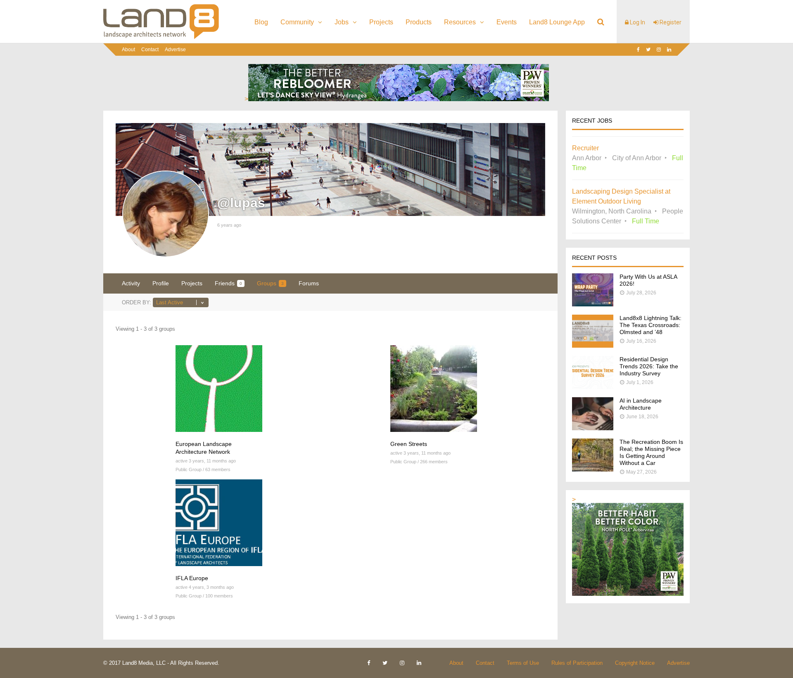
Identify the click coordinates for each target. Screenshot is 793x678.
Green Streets (408, 444)
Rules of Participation (577, 663)
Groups (270, 283)
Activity (131, 283)
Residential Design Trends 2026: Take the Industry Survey (649, 366)
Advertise (175, 49)
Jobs (342, 22)
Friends (228, 283)
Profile (160, 283)
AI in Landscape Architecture (641, 404)
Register (669, 22)
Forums (309, 283)
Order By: (136, 302)
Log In (637, 22)
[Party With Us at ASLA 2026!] (592, 304)
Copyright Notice (635, 663)
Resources (460, 22)
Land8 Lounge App (557, 22)
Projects (381, 22)
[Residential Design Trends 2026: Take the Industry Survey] (592, 386)
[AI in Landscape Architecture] (592, 427)
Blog (261, 22)
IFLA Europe (192, 578)
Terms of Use (523, 663)
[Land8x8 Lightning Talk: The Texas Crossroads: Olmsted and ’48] (592, 345)
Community (297, 22)
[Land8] (161, 37)
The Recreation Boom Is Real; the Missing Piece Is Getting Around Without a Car (651, 452)
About (128, 49)
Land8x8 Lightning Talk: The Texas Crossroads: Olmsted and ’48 (650, 325)
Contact (150, 49)
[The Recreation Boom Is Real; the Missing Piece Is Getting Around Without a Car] (592, 469)
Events (506, 22)
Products (419, 22)
